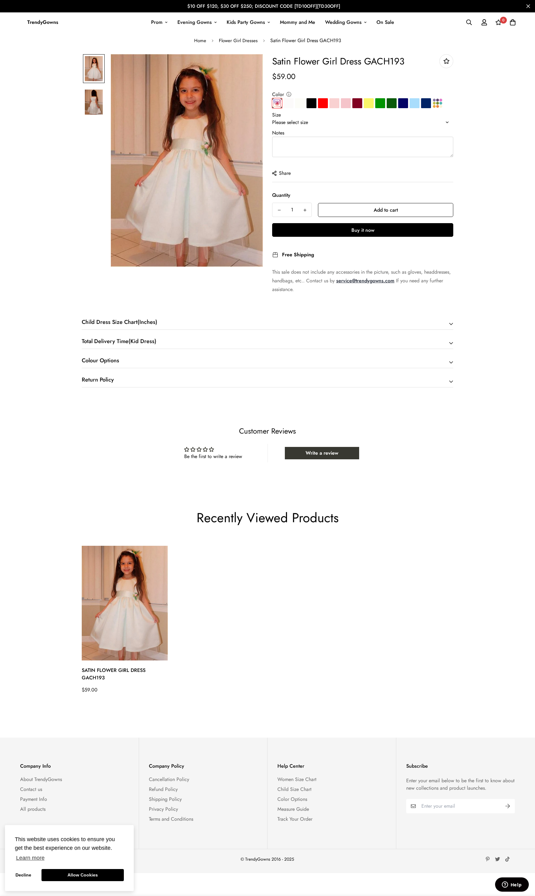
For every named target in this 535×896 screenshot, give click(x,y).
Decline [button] (23, 874)
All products (33, 809)
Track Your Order (294, 819)
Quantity (281, 195)
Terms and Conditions (171, 819)
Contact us (31, 789)
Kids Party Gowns (246, 22)
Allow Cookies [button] (82, 874)
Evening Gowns (194, 22)
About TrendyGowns (41, 779)
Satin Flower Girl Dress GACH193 (114, 674)
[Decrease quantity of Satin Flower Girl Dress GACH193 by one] (279, 210)
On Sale (385, 22)
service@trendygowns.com (365, 280)
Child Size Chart (294, 789)
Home (200, 40)
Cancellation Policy (169, 779)
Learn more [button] (30, 858)
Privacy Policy (163, 809)
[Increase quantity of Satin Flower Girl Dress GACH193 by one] (304, 210)
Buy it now (362, 230)
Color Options (292, 799)
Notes (278, 132)
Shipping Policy (165, 799)
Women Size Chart (296, 779)
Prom (157, 22)
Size (276, 114)
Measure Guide (293, 809)
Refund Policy (163, 789)
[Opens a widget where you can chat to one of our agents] (512, 885)
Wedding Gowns (343, 22)
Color (278, 94)
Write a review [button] (322, 453)
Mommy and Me (297, 22)
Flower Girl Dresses (238, 40)
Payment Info (33, 799)
